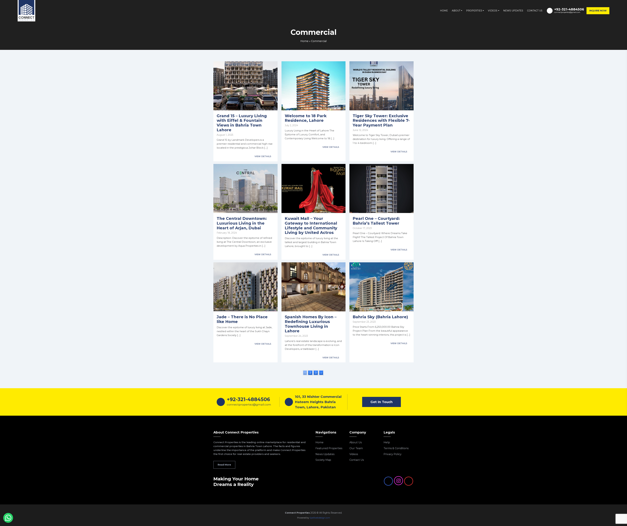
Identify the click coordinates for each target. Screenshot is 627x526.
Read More (224, 464)
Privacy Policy (393, 454)
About (456, 10)
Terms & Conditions (396, 448)
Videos (492, 10)
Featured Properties (328, 448)
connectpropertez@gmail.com (567, 12)
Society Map (323, 459)
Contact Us (534, 10)
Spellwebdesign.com (320, 518)
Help (387, 442)
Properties (474, 10)
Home (444, 10)
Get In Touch (381, 402)
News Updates (513, 10)
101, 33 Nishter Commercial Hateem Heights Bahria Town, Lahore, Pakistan (318, 402)
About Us (355, 442)
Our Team (356, 448)
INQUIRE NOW (598, 10)
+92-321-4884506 (569, 9)
